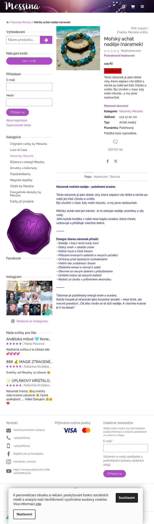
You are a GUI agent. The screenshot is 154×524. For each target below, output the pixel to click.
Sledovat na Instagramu (32, 321)
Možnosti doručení (116, 105)
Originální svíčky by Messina (28, 143)
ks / (29, 61)
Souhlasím (127, 498)
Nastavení (24, 514)
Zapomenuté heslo (18, 125)
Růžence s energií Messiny (27, 162)
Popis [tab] (88, 176)
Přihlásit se (17, 112)
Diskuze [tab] (115, 176)
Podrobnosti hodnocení (119, 55)
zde (38, 504)
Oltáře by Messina (22, 186)
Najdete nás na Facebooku (28, 453)
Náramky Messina (21, 156)
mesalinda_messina (24, 461)
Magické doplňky (21, 180)
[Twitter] (115, 161)
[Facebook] (107, 161)
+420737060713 (21, 437)
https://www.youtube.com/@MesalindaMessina (31, 471)
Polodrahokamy (20, 174)
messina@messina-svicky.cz (29, 430)
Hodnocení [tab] (101, 176)
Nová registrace (16, 120)
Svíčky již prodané (22, 201)
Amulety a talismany (23, 168)
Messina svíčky (138, 32)
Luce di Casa (18, 150)
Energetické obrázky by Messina (25, 194)
